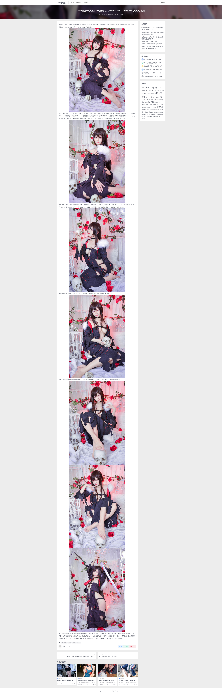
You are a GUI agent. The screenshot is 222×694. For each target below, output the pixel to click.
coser (80, 27)
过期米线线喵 (148, 112)
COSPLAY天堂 (66, 646)
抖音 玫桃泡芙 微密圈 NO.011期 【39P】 (156, 63)
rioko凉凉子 (146, 93)
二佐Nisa (157, 97)
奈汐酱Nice (144, 100)
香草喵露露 (159, 114)
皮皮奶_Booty (154, 107)
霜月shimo (148, 114)
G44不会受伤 (149, 90)
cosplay (153, 87)
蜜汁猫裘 (156, 110)
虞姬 (81, 25)
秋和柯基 (152, 109)
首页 (72, 3)
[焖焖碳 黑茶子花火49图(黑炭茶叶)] (66, 670)
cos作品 (144, 90)
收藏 (127, 646)
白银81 (148, 107)
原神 (161, 97)
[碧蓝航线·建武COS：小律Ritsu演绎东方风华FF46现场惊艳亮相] (86, 670)
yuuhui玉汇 (151, 93)
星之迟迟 (151, 102)
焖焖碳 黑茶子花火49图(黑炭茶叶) (65, 681)
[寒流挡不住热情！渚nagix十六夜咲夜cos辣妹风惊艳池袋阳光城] (128, 670)
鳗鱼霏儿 (149, 117)
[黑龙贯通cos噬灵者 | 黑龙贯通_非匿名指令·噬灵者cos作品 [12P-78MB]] (107, 670)
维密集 (86, 3)
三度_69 (147, 97)
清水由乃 (158, 104)
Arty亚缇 (85, 27)
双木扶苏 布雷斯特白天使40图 (153, 66)
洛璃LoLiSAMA (153, 104)
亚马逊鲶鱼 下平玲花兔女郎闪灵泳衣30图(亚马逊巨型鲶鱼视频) (163, 69)
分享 (121, 646)
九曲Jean (152, 97)
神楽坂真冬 (146, 109)
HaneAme (156, 90)
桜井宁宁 (161, 102)
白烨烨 (144, 107)
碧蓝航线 (160, 107)
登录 (163, 2)
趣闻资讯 (79, 3)
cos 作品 (160, 88)
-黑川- (143, 88)
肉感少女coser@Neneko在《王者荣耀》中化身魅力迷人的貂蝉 (163, 73)
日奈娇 (145, 102)
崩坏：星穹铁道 (154, 100)
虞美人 (68, 113)
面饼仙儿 (154, 115)
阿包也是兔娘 (157, 112)
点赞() (133, 646)
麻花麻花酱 (155, 117)
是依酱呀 (156, 102)
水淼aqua (146, 104)
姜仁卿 (149, 100)
